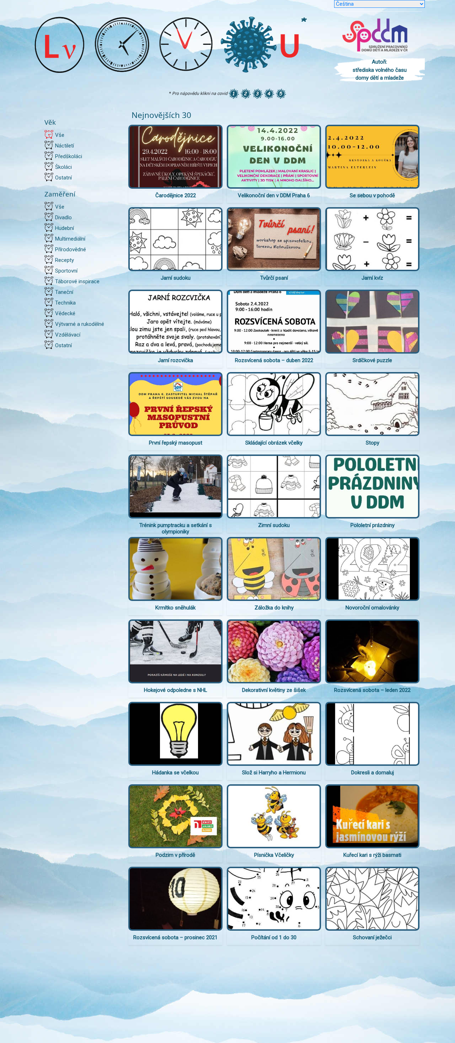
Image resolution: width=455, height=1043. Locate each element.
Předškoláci (68, 156)
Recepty (64, 260)
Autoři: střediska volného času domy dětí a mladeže (380, 70)
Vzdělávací (67, 335)
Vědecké (65, 313)
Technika (65, 303)
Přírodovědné (70, 249)
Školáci (63, 167)
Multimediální (70, 239)
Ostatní (63, 177)
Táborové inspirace (77, 281)
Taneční (64, 292)
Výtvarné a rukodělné (79, 324)
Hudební (64, 228)
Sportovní (66, 271)
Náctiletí (64, 146)
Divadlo (63, 217)
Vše (59, 135)
